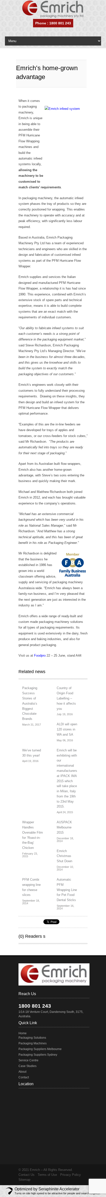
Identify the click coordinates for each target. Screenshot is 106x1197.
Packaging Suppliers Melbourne (40, 1049)
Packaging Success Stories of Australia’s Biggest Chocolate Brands (29, 703)
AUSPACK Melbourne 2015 (64, 827)
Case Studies (27, 1066)
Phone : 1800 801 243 (53, 23)
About (22, 1071)
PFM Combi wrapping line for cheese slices (31, 887)
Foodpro (40, 655)
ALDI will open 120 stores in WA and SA (67, 729)
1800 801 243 (34, 1006)
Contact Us (26, 1175)
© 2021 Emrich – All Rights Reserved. (45, 1170)
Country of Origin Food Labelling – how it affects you (66, 698)
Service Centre (28, 1060)
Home (22, 1033)
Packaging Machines (32, 1043)
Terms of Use (47, 1175)
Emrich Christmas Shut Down (64, 856)
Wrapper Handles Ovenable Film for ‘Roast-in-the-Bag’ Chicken (32, 835)
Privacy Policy (70, 1175)
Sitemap (24, 1179)
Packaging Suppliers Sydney (37, 1054)
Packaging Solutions (32, 1037)
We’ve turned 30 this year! (31, 752)
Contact (23, 1077)
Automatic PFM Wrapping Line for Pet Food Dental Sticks (67, 890)
